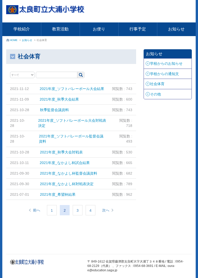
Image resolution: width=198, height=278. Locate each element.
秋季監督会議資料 (54, 110)
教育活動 (60, 29)
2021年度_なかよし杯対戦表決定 (67, 184)
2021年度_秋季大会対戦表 (61, 152)
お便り (99, 29)
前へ (36, 210)
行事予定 (137, 29)
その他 (155, 94)
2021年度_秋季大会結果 (59, 99)
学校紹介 (21, 29)
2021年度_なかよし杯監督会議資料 (68, 173)
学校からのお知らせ (166, 63)
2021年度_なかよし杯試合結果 (65, 163)
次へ (105, 210)
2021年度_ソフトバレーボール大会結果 (72, 89)
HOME (14, 40)
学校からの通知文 (164, 74)
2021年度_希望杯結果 (58, 194)
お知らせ (176, 29)
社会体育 (157, 84)
